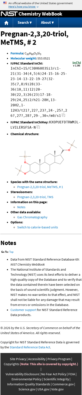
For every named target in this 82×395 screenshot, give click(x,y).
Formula (17, 53)
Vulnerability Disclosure (22, 374)
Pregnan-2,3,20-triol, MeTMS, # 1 (40, 187)
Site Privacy (18, 359)
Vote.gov (57, 389)
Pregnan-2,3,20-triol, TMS (35, 197)
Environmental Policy (26, 379)
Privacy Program (59, 359)
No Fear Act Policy (53, 374)
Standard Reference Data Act (30, 347)
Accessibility (36, 359)
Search (23, 22)
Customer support (23, 310)
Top (11, 252)
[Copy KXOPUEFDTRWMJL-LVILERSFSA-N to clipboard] (38, 128)
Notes (21, 207)
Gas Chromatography (32, 217)
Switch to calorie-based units (37, 227)
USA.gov (43, 389)
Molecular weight (23, 58)
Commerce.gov (63, 384)
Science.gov (27, 389)
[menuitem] (6, 22)
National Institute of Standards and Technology (9, 14)
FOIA (71, 374)
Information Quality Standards (28, 384)
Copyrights (11, 364)
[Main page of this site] (6, 22)
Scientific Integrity (56, 379)
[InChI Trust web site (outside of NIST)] (77, 66)
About (46, 22)
